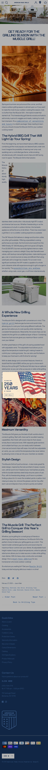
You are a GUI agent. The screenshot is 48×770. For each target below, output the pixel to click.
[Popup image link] (24, 385)
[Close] (42, 374)
